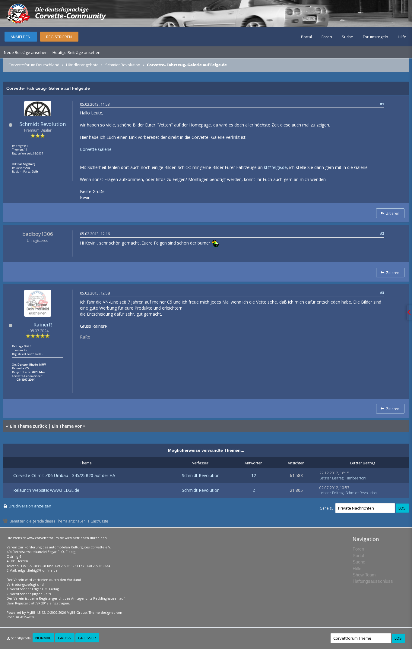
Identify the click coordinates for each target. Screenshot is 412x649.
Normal (43, 638)
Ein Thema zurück (28, 426)
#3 (382, 292)
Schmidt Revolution (122, 64)
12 (253, 475)
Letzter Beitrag (331, 478)
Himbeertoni (355, 478)
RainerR (42, 324)
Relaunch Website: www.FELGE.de (46, 490)
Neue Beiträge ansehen (26, 52)
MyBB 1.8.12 (36, 612)
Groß (64, 638)
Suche (347, 36)
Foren (327, 36)
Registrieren (59, 36)
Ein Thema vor (67, 426)
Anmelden (20, 36)
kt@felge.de (275, 167)
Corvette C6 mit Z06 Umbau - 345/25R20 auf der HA (64, 475)
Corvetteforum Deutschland (33, 64)
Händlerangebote (82, 64)
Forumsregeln (375, 36)
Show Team (364, 574)
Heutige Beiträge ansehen (76, 52)
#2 (382, 233)
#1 (382, 103)
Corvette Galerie (96, 149)
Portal (306, 36)
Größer (87, 638)
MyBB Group (77, 612)
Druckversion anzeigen (30, 506)
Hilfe (402, 36)
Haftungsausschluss (373, 581)
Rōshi (11, 617)
